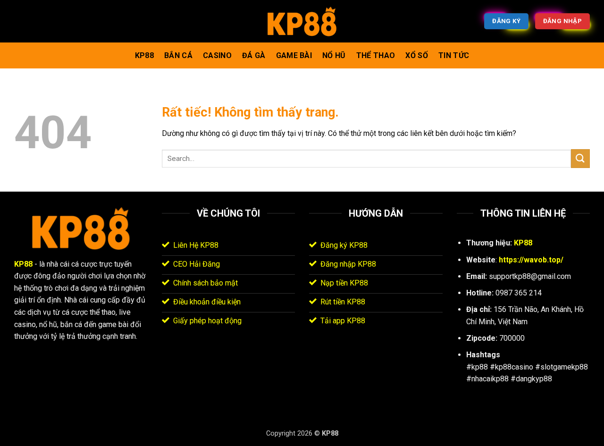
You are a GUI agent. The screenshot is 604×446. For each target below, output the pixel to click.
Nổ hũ (334, 55)
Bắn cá (178, 55)
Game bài (294, 55)
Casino (217, 55)
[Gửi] (580, 158)
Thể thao (375, 55)
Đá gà (254, 55)
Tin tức (453, 55)
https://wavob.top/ (531, 259)
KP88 (144, 55)
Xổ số (416, 55)
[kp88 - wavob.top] (302, 21)
